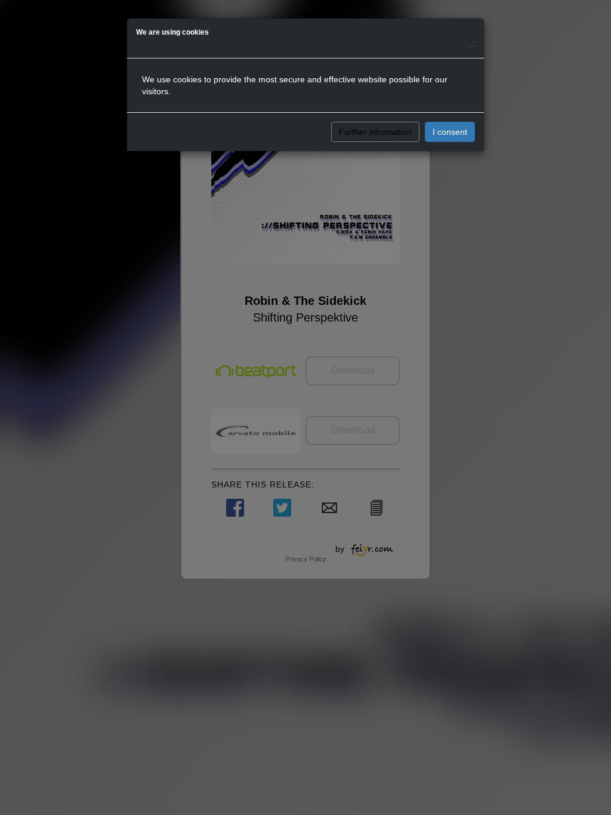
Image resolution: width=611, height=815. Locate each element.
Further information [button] (375, 132)
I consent (450, 132)
